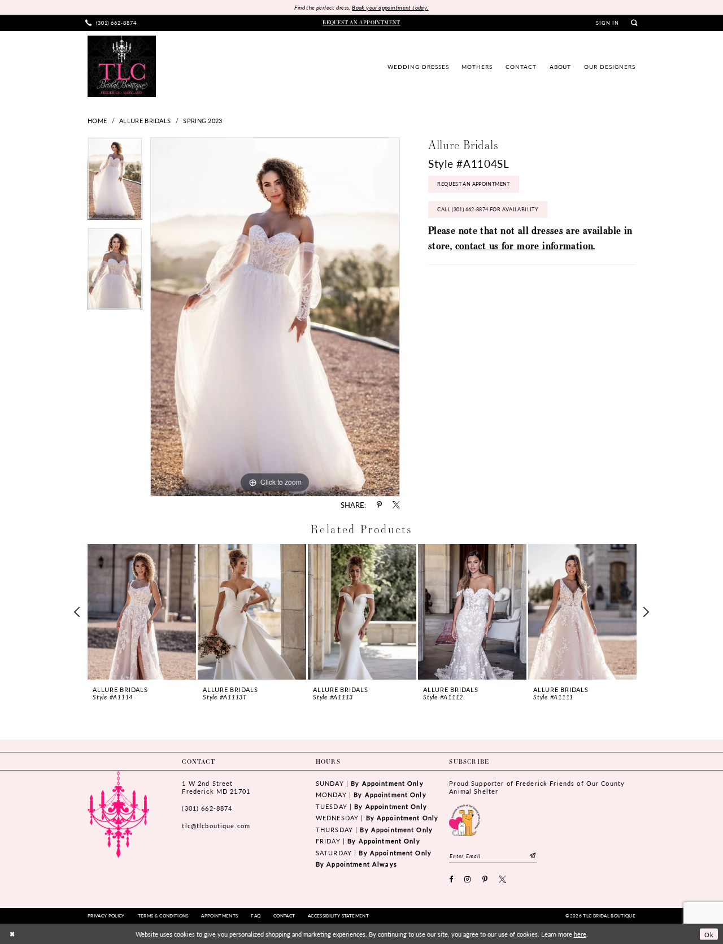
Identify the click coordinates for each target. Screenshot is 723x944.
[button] (607, 23)
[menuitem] (111, 23)
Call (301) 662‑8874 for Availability (487, 209)
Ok (708, 933)
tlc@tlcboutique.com (216, 825)
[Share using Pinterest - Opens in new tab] (379, 505)
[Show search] (634, 23)
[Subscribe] (533, 856)
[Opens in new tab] (464, 819)
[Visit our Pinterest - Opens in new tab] (485, 880)
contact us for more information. (525, 245)
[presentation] (142, 612)
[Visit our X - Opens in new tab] (503, 880)
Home (97, 120)
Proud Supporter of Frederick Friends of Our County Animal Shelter (537, 787)
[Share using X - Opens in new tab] (396, 505)
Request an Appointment (473, 184)
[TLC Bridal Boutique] (122, 66)
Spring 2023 (202, 120)
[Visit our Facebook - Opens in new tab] (451, 880)
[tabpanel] (115, 182)
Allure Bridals (145, 120)
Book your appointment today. (390, 7)
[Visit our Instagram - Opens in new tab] (467, 880)
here (580, 933)
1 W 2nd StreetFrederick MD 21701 (216, 787)
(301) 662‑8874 (207, 808)
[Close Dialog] (12, 934)
